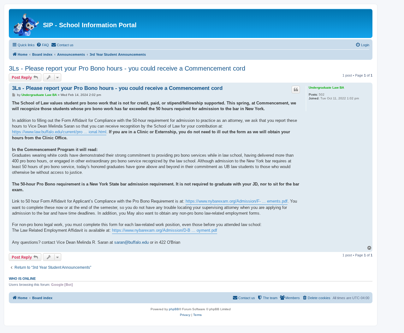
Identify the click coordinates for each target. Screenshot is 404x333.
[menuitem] (42, 45)
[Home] (26, 23)
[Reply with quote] (296, 89)
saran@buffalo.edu (131, 242)
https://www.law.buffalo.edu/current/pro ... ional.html (59, 131)
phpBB (174, 309)
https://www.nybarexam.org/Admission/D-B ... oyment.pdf (164, 230)
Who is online (22, 278)
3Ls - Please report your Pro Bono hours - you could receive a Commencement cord (127, 68)
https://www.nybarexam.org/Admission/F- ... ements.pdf (237, 201)
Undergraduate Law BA (326, 87)
